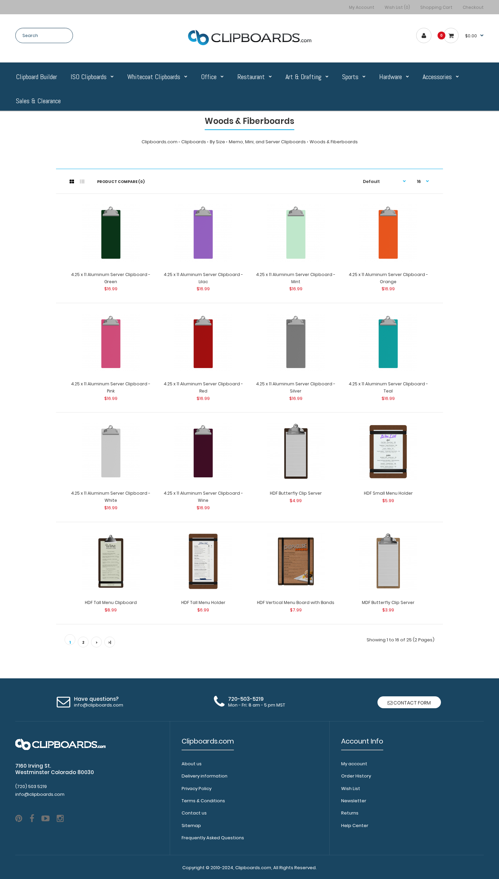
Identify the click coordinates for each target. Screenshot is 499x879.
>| (109, 642)
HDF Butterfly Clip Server (296, 493)
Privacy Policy (196, 788)
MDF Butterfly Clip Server (388, 602)
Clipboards (193, 142)
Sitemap (191, 825)
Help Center (354, 825)
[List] (82, 181)
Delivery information (204, 776)
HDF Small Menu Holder (388, 493)
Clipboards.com (160, 142)
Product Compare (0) (121, 181)
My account (354, 764)
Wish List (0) (397, 7)
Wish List (350, 788)
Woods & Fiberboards (334, 142)
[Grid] (72, 181)
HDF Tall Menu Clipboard (111, 602)
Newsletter (353, 801)
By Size (217, 142)
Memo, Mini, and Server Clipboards (267, 142)
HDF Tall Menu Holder (203, 602)
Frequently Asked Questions (213, 838)
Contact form (411, 702)
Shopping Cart (436, 7)
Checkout (473, 7)
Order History (356, 776)
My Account (361, 7)
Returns (349, 813)
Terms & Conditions (203, 801)
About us (192, 764)
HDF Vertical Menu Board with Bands (295, 602)
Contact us (194, 813)
